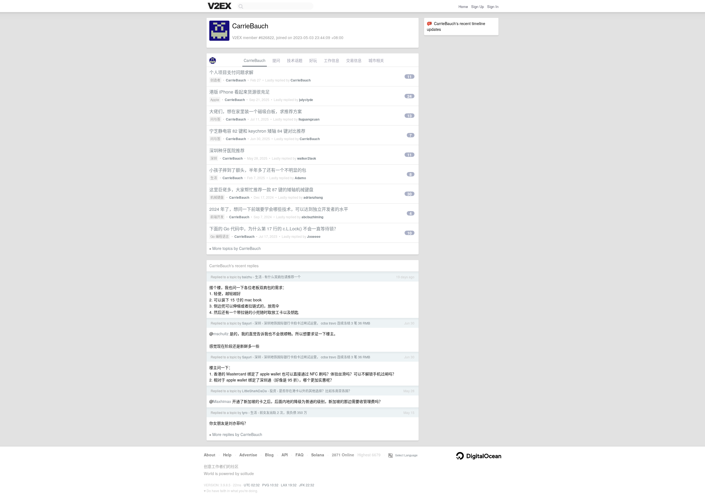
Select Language (405, 455)
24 (409, 96)
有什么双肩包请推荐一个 (282, 276)
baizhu (247, 276)
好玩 (313, 60)
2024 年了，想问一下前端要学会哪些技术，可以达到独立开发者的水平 (278, 209)
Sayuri (247, 323)
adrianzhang (313, 197)
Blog (269, 454)
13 (409, 115)
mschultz (221, 333)
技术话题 (294, 60)
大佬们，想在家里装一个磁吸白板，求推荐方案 (255, 111)
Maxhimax (222, 401)
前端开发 (217, 216)
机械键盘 (217, 197)
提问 (276, 60)
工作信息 (331, 60)
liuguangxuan (309, 119)
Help (227, 454)
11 (409, 76)
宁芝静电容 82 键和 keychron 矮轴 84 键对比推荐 (257, 131)
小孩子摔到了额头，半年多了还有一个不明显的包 (257, 170)
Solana (317, 454)
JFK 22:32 (306, 484)
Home (463, 6)
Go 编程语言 (219, 236)
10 (409, 233)
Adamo (300, 177)
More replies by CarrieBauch (237, 434)
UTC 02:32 (252, 484)
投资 (273, 390)
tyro (245, 412)
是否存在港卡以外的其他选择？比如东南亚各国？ (315, 390)
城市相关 (376, 60)
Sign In (492, 6)
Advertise (248, 454)
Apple (214, 99)
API (284, 454)
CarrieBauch (254, 60)
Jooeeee (314, 236)
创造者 (215, 80)
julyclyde (306, 99)
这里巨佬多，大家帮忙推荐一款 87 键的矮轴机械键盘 (261, 189)
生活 (213, 177)
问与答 (215, 119)
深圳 (213, 158)
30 (409, 194)
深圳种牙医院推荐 (227, 150)
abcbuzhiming (312, 216)
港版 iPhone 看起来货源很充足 (239, 92)
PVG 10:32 (270, 484)
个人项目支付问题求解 (231, 72)
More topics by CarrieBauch (236, 248)
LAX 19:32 (289, 484)
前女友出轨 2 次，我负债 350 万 (283, 412)
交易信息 (354, 60)
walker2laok (306, 158)
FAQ (299, 454)
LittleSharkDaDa (254, 390)
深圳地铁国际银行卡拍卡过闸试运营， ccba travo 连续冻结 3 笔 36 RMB (317, 323)
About (209, 454)
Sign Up (477, 6)
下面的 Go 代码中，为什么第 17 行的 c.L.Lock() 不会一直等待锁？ (273, 228)
